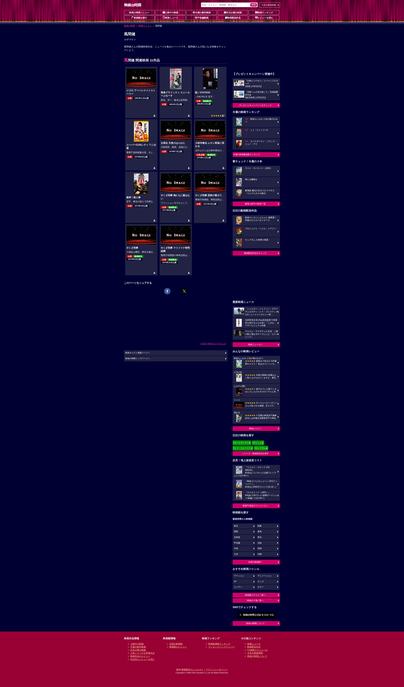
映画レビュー (255, 428)
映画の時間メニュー (139, 12)
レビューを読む (265, 17)
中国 (236, 548)
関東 (260, 526)
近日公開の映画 (234, 12)
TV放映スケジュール (257, 650)
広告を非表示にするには (213, 343)
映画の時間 (129, 26)
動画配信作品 (234, 17)
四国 (260, 548)
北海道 (237, 537)
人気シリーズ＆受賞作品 (142, 653)
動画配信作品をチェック (255, 253)
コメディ (238, 587)
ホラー (261, 587)
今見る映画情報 (255, 653)
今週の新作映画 (203, 12)
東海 (260, 531)
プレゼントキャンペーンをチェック (255, 105)
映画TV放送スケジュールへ (255, 505)
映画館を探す (140, 17)
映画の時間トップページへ (137, 358)
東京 (236, 526)
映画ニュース (171, 17)
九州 (236, 554)
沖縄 (260, 554)
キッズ (261, 581)
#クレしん (257, 443)
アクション (239, 576)
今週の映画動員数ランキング (246, 154)
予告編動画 (202, 17)
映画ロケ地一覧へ (255, 600)
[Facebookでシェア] (167, 291)
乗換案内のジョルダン (192, 669)
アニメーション (265, 576)
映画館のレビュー (178, 647)
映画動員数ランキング (219, 644)
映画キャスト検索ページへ (137, 353)
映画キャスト (145, 26)
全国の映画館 (176, 644)
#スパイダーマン (241, 443)
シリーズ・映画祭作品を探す (255, 453)
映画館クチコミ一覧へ (255, 595)
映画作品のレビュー (140, 656)
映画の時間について (255, 623)
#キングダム (260, 448)
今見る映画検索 (269, 5)
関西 (236, 531)
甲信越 (237, 543)
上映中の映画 (171, 12)
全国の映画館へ (255, 562)
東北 (260, 537)
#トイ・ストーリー (242, 448)
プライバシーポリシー (217, 669)
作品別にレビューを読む (142, 659)
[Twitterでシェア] (184, 291)
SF (235, 581)
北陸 (260, 543)
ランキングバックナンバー (221, 647)
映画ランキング (265, 12)
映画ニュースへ (255, 344)
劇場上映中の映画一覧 (255, 204)
